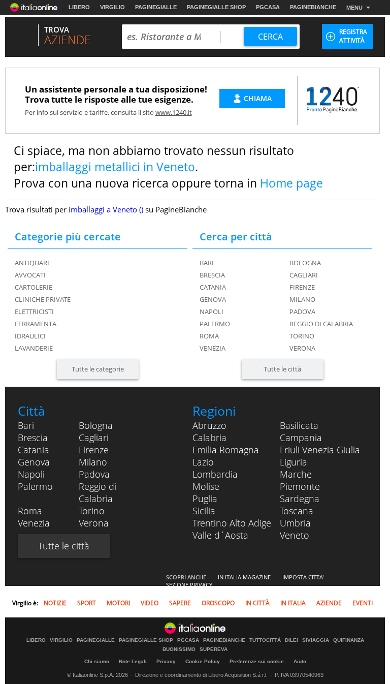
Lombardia (215, 474)
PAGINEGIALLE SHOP (216, 7)
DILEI (291, 640)
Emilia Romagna (225, 450)
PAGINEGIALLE (156, 7)
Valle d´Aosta (220, 535)
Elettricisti (34, 311)
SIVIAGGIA (315, 640)
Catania (213, 287)
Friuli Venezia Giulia (320, 450)
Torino (301, 335)
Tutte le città (282, 369)
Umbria (295, 523)
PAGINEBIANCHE (313, 7)
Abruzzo (209, 425)
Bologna (305, 262)
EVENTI (362, 603)
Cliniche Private (43, 299)
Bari (207, 262)
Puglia (204, 498)
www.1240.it (173, 112)
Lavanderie (34, 348)
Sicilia (203, 511)
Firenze (302, 287)
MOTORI (118, 603)
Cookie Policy (202, 661)
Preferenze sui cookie (257, 661)
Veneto (294, 535)
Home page (291, 183)
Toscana (296, 511)
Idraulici (30, 335)
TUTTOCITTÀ (265, 640)
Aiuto (300, 661)
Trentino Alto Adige (231, 523)
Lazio (203, 462)
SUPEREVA (214, 649)
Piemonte (300, 486)
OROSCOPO (218, 603)
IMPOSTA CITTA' (302, 577)
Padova (302, 311)
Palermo (215, 323)
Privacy (166, 661)
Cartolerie (33, 287)
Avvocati (30, 274)
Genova (213, 299)
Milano (302, 299)
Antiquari (32, 262)
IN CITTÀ (257, 603)
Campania (301, 437)
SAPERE (180, 603)
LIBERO (79, 7)
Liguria (293, 462)
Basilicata (299, 425)
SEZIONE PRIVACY (189, 584)
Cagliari (303, 274)
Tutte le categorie (98, 369)
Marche (296, 474)
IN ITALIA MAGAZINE (244, 577)
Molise (205, 486)
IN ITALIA (293, 603)
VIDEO (149, 603)
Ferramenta (35, 323)
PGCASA (268, 7)
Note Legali (133, 661)
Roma (209, 335)
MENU (354, 8)
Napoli (211, 311)
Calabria (209, 437)
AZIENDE (329, 603)
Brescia (212, 274)
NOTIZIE (55, 603)
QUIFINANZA (348, 640)
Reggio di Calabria (321, 323)
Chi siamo (96, 661)
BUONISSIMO (179, 649)
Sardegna (299, 498)
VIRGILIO (112, 7)
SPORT (86, 603)
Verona (302, 348)
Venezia (212, 348)
